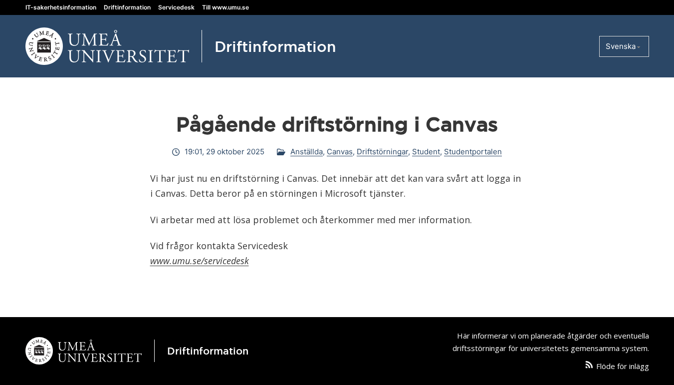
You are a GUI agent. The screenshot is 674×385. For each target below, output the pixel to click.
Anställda (306, 151)
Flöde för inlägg (622, 366)
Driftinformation (127, 7)
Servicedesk (176, 7)
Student (426, 151)
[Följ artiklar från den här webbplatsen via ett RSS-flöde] (589, 366)
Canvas (340, 151)
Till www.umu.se (225, 7)
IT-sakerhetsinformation (60, 7)
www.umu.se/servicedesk (199, 261)
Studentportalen (473, 151)
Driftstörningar (382, 151)
